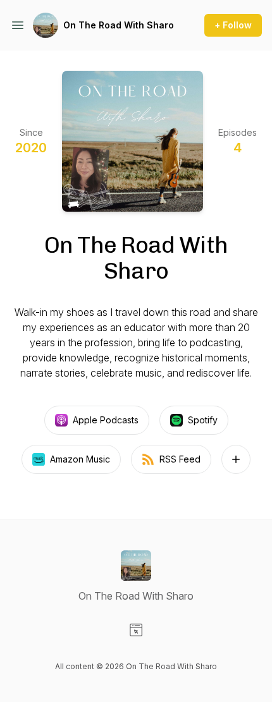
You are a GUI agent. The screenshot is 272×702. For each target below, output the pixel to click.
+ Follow (233, 25)
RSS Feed (180, 459)
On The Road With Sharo (118, 25)
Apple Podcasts (106, 420)
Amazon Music (80, 459)
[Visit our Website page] (136, 630)
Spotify (203, 420)
